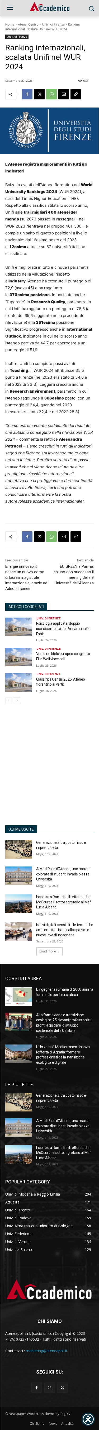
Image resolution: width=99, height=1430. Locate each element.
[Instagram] (49, 1388)
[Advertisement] (49, 767)
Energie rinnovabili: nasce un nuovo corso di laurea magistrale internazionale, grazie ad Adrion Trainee (26, 577)
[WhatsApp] (51, 94)
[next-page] (17, 700)
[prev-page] (8, 700)
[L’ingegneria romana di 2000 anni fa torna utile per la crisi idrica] (18, 996)
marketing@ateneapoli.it (46, 1350)
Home (10, 24)
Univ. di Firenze (53, 24)
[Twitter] (62, 1388)
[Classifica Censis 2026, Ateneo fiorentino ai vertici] (18, 682)
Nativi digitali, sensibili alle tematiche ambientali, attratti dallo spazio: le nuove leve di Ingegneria (64, 930)
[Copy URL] (75, 94)
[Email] (63, 94)
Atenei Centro (28, 24)
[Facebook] (27, 94)
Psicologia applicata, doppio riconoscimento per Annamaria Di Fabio (62, 628)
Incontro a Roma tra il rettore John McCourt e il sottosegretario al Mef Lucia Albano (63, 902)
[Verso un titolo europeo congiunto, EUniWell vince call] (18, 657)
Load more (47, 951)
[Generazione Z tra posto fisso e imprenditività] (18, 849)
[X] (39, 94)
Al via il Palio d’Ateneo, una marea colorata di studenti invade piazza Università (62, 874)
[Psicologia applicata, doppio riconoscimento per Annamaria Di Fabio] (18, 627)
